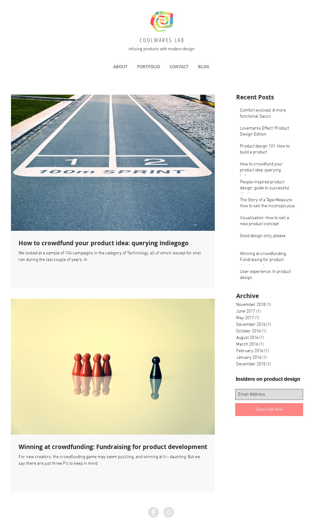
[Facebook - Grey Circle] (153, 512)
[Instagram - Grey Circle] (168, 512)
